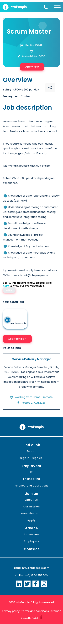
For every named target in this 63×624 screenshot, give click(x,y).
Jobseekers (31, 534)
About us (31, 500)
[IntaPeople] (14, 7)
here (6, 286)
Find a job (32, 445)
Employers (31, 465)
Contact (31, 549)
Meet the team (31, 513)
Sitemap (56, 611)
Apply (31, 520)
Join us (31, 493)
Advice (31, 528)
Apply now (32, 67)
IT (31, 472)
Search (31, 451)
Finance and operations (31, 485)
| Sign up (37, 458)
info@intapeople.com (35, 568)
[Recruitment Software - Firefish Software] (31, 618)
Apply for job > (17, 339)
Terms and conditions (35, 611)
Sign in (25, 458)
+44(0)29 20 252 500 (34, 575)
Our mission (31, 506)
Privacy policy (11, 611)
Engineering (31, 479)
